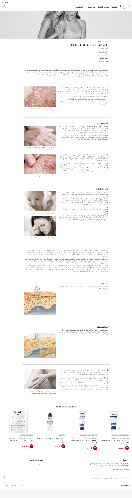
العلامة (116, 478)
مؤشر (99, 41)
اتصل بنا (41, 464)
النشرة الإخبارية (108, 478)
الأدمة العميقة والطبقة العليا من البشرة (84, 96)
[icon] (4, 477)
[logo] (125, 7)
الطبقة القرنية (71, 370)
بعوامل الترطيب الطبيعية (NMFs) (80, 378)
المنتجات (115, 7)
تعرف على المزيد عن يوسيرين (120, 468)
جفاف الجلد (86, 87)
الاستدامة (79, 7)
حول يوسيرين (90, 7)
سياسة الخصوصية (97, 478)
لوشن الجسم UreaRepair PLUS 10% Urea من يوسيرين (84, 254)
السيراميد (80, 381)
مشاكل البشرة (103, 7)
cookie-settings (124, 478)
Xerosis (64, 87)
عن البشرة (105, 41)
